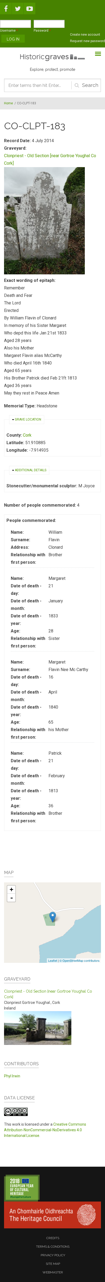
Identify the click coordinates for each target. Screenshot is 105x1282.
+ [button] (11, 889)
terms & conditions (52, 1246)
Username (9, 30)
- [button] (11, 897)
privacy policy (53, 1255)
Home (8, 103)
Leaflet (52, 960)
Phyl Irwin (12, 1076)
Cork (27, 435)
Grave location (28, 419)
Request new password (87, 41)
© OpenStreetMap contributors (80, 960)
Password (42, 30)
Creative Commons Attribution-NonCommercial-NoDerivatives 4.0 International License (45, 1130)
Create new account (85, 34)
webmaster (53, 1272)
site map (53, 1263)
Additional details (30, 470)
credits (52, 1238)
